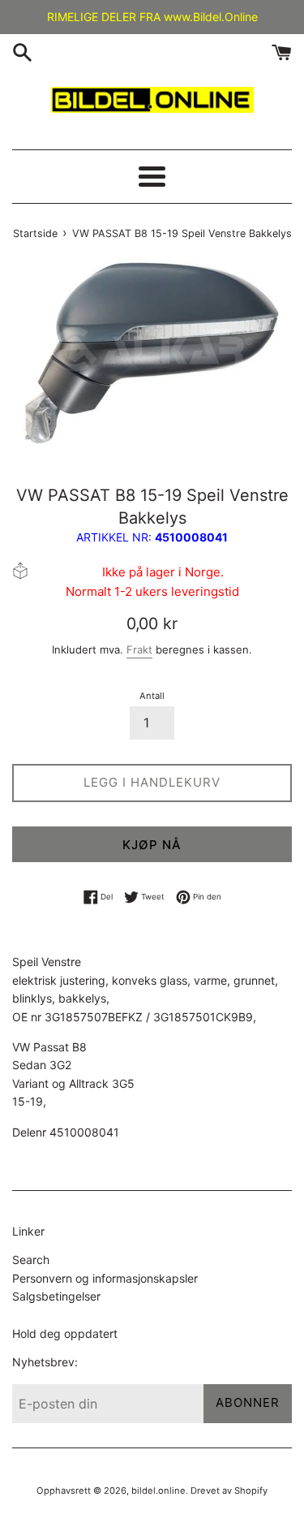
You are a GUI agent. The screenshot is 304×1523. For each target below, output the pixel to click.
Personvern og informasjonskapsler (105, 1278)
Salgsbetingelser (56, 1296)
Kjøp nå (152, 844)
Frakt (139, 649)
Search (30, 1259)
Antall (152, 695)
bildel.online (158, 1490)
